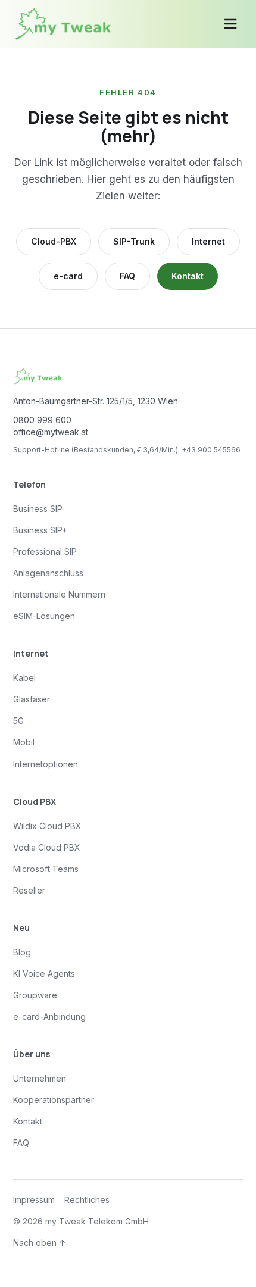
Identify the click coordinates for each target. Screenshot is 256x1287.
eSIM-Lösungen (44, 616)
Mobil (24, 742)
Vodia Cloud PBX (46, 847)
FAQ (127, 276)
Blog (22, 952)
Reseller (29, 890)
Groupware (35, 995)
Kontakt (187, 276)
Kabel (24, 678)
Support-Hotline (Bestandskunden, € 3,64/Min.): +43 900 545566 (127, 449)
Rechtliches (87, 1200)
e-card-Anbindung (49, 1016)
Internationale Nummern (59, 594)
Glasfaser (31, 699)
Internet (208, 241)
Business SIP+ (40, 530)
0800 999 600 (42, 420)
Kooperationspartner (53, 1100)
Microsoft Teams (46, 869)
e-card (68, 276)
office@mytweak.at (50, 432)
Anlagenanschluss (48, 573)
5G (18, 721)
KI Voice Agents (44, 974)
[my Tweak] (63, 24)
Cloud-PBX (53, 241)
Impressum (34, 1200)
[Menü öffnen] (230, 24)
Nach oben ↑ (39, 1243)
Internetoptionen (45, 764)
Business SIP (38, 509)
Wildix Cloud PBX (47, 826)
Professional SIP (45, 551)
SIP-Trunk (134, 241)
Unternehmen (39, 1078)
